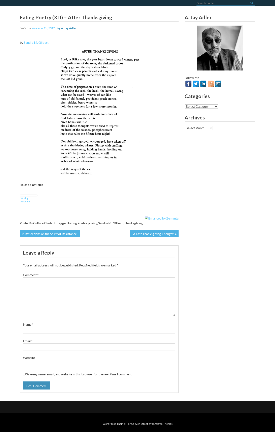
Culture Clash (42, 223)
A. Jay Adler (69, 28)
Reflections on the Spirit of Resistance (51, 234)
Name (28, 324)
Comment (31, 275)
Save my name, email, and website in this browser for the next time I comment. (79, 374)
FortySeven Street (138, 423)
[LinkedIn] (203, 84)
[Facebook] (188, 84)
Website (29, 357)
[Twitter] (196, 84)
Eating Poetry (77, 223)
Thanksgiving (133, 223)
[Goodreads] (211, 84)
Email (28, 341)
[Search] (251, 2)
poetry (92, 223)
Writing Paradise (25, 200)
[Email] (218, 84)
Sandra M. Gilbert (36, 42)
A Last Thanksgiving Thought (153, 234)
